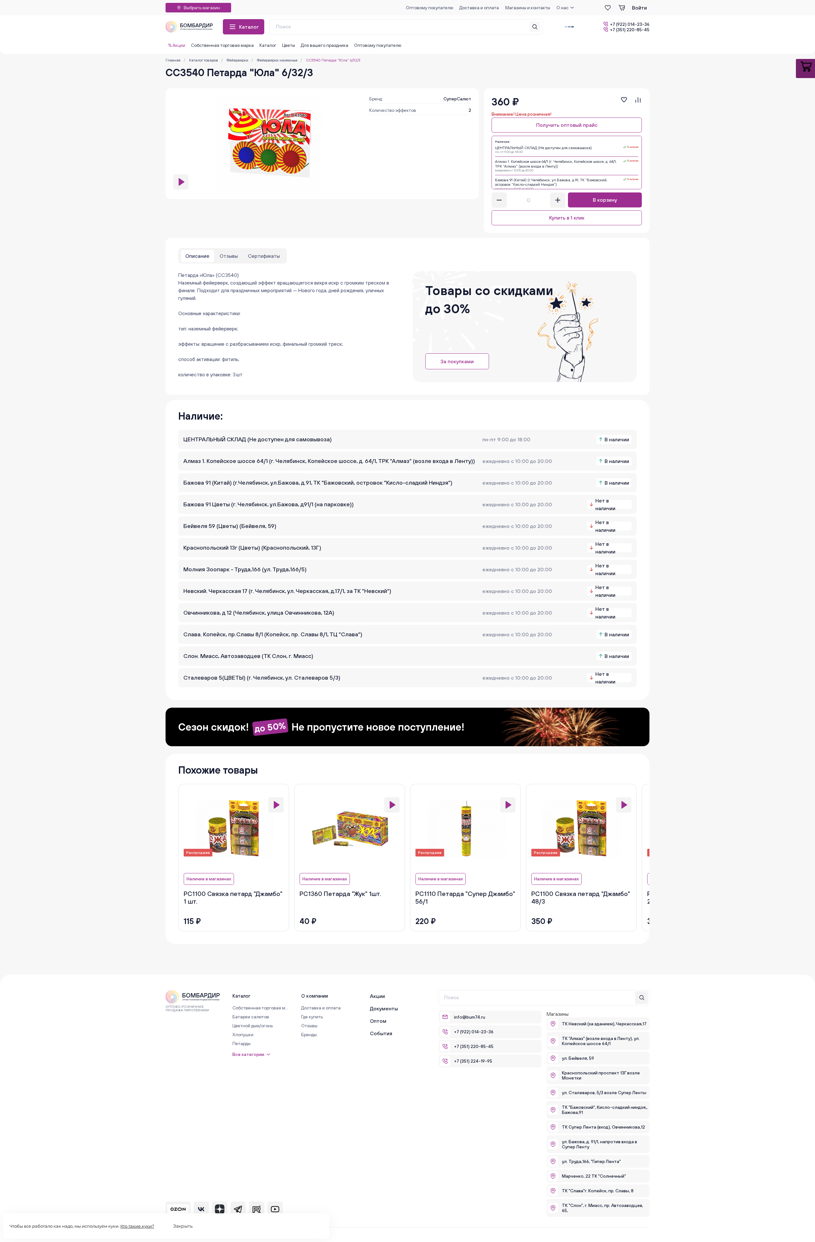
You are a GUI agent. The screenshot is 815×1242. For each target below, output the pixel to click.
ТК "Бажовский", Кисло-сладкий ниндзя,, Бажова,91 (605, 1110)
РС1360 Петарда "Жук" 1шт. (340, 893)
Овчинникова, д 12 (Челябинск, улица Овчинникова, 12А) (258, 612)
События (381, 1033)
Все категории (248, 1054)
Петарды (241, 1043)
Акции (377, 996)
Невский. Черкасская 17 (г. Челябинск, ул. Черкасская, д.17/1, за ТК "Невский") (287, 591)
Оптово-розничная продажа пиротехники (187, 1008)
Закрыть (183, 1226)
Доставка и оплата (479, 7)
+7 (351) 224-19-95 (473, 1061)
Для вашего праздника (324, 45)
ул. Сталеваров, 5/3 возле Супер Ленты (604, 1092)
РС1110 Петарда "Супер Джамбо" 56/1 (465, 897)
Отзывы (309, 1025)
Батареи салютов (250, 1016)
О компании (314, 996)
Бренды (309, 1034)
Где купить (312, 1016)
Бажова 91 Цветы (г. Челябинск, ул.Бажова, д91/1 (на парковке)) (268, 504)
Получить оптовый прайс (567, 125)
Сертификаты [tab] (264, 256)
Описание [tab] (197, 256)
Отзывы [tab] (229, 256)
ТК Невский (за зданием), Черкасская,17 (604, 1023)
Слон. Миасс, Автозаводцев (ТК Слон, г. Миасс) (248, 656)
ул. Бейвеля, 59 (578, 1058)
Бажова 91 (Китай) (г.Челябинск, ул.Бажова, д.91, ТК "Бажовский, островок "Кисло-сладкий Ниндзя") (317, 482)
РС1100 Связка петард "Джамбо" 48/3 (580, 897)
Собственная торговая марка (222, 45)
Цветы (288, 45)
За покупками (457, 361)
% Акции (176, 45)
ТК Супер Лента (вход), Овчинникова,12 (603, 1127)
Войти (639, 8)
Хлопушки (242, 1034)
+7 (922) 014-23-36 (629, 24)
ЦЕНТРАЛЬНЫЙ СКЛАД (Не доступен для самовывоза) (257, 439)
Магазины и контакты (527, 7)
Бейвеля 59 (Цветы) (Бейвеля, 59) (229, 526)
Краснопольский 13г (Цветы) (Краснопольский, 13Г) (252, 547)
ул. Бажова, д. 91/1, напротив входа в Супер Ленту (599, 1144)
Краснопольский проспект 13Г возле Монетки (601, 1075)
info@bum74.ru (469, 1017)
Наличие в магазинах (209, 878)
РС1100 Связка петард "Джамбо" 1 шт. (233, 897)
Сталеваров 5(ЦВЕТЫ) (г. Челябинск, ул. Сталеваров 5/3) (261, 677)
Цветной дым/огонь (252, 1025)
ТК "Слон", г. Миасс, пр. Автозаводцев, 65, (602, 1208)
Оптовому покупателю (429, 7)
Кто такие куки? (137, 1226)
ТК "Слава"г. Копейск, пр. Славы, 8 (598, 1190)
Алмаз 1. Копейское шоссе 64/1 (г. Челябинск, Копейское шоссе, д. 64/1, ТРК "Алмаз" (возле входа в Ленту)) (329, 461)
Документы (384, 1008)
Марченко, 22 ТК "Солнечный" (594, 1176)
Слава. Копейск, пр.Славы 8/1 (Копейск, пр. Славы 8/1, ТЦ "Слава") (272, 634)
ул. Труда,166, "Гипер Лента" (591, 1161)
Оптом (378, 1021)
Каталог (249, 27)
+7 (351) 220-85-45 (629, 29)
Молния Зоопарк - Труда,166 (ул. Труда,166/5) (245, 569)
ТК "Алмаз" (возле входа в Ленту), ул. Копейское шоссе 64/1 (601, 1041)
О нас (562, 7)
